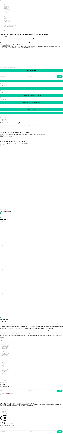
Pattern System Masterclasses (8, 12)
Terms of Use (4, 407)
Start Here (5, 27)
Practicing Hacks (2, 135)
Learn (1, 31)
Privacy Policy (4, 411)
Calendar (4, 4)
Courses (1, 126)
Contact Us (3, 366)
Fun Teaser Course (5, 347)
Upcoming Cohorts (5, 368)
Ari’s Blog (3, 363)
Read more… (2, 337)
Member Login (4, 362)
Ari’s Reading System (7, 10)
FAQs (3, 365)
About (3, 364)
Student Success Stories (5, 361)
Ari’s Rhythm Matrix (7, 9)
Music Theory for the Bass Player (7, 350)
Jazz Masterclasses (7, 24)
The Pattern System (5, 346)
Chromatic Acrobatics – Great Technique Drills (7, 67)
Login (4, 16)
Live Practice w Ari (7, 6)
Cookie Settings (4, 408)
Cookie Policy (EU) (5, 409)
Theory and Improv (3, 144)
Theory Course (6, 8)
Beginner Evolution (7, 7)
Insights (4, 15)
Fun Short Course (4, 348)
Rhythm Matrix (4, 344)
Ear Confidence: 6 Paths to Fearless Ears (10, 11)
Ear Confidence (4, 343)
